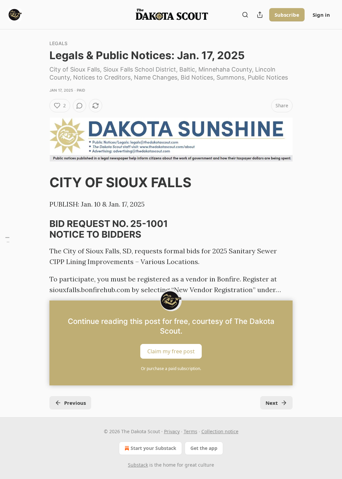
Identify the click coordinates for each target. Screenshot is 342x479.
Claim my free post (171, 351)
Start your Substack (153, 448)
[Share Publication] (260, 14)
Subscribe (287, 14)
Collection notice (219, 431)
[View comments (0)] (79, 105)
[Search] (245, 14)
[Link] (40, 182)
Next (272, 402)
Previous (75, 402)
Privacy (172, 431)
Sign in (321, 14)
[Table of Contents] (7, 239)
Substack (138, 465)
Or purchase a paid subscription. (171, 368)
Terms (190, 431)
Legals (58, 43)
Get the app (203, 448)
